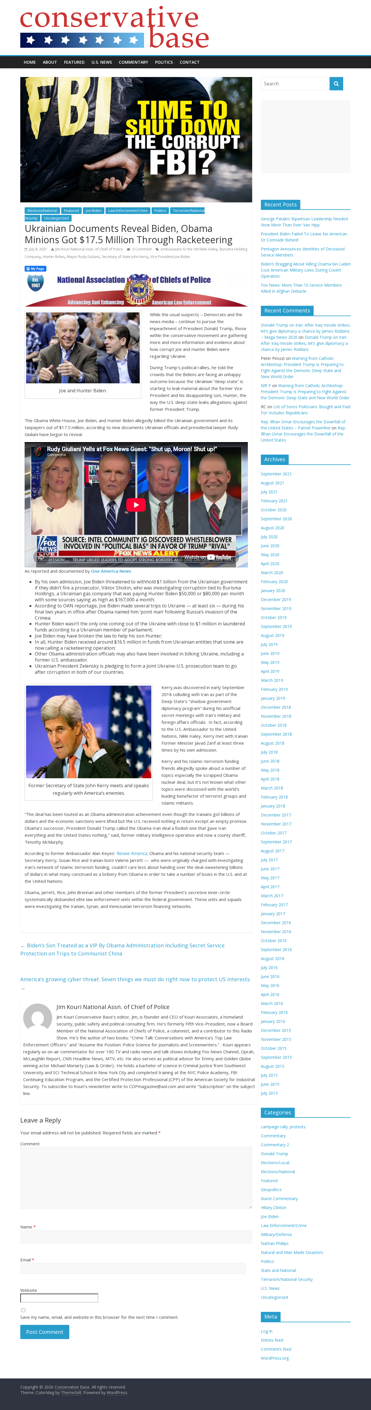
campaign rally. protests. (283, 1126)
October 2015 (274, 1048)
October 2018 (274, 725)
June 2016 (270, 976)
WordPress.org (275, 1358)
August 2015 (272, 1066)
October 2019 (274, 617)
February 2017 (274, 904)
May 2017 (270, 877)
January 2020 (273, 590)
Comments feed (276, 1349)
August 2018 (272, 743)
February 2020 (274, 581)
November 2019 (276, 608)
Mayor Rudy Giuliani (83, 256)
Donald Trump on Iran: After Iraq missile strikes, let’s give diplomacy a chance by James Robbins (304, 343)
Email (27, 1260)
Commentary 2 (275, 1144)
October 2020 (274, 509)
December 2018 (276, 707)
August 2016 (272, 958)
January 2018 (273, 806)
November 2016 (276, 931)
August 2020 (272, 527)
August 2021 (272, 483)
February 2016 (274, 1012)
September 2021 (276, 474)
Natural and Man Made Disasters (292, 1252)
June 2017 (270, 868)
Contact (190, 62)
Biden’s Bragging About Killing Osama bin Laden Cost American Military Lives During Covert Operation (306, 270)
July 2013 (269, 1093)
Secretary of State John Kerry (125, 256)
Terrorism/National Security (287, 1279)
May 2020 (270, 554)
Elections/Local (275, 1162)
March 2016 (272, 1003)
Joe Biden (93, 210)
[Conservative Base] (114, 9)
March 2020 (272, 572)
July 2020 (269, 536)
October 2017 (274, 833)
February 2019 (274, 689)
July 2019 (269, 644)
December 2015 (276, 1030)
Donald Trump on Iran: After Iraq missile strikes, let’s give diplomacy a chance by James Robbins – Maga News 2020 (306, 331)
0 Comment (142, 249)
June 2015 (270, 1084)
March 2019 (272, 680)
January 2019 (273, 698)
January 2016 (273, 1021)
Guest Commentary (279, 1198)
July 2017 (269, 860)
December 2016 (276, 922)
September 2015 (276, 1057)
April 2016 (270, 994)
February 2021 (274, 500)
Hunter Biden (54, 256)
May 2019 (270, 662)
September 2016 (276, 949)
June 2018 (270, 761)
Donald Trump (274, 1153)
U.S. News (102, 62)
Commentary (133, 62)
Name (28, 1227)
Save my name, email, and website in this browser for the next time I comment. (99, 1317)
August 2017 (272, 851)
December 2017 (276, 815)
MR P (266, 385)
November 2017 (276, 824)
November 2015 (276, 1039)
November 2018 (276, 716)
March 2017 (272, 895)
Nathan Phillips (275, 1243)
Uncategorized (56, 218)
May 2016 (270, 985)
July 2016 (269, 967)
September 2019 (276, 626)
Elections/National (42, 210)
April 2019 (270, 671)
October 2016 (274, 940)
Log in (266, 1331)
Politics (164, 62)
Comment (30, 1144)
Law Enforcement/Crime (128, 210)
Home (30, 62)
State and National (278, 1270)
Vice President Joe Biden (170, 256)
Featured (74, 62)
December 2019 (276, 599)
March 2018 (272, 788)
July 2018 (269, 752)
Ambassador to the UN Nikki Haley (189, 249)
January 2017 (273, 913)
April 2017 (270, 886)
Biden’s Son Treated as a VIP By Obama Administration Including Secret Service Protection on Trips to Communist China (122, 949)
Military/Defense (276, 1234)
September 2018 (276, 734)
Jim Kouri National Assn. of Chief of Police (89, 249)
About (50, 62)
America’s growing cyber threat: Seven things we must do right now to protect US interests (135, 983)
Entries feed (272, 1340)
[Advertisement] (306, 136)
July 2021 (269, 492)
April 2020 (270, 563)
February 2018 (274, 797)
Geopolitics (271, 1189)
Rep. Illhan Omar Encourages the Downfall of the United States (303, 434)
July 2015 (269, 1075)
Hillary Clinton (273, 1207)
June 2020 (270, 545)
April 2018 (270, 779)
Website (28, 1290)
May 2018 (270, 770)
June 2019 (270, 653)
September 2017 (276, 842)
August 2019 (272, 635)
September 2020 (276, 518)
